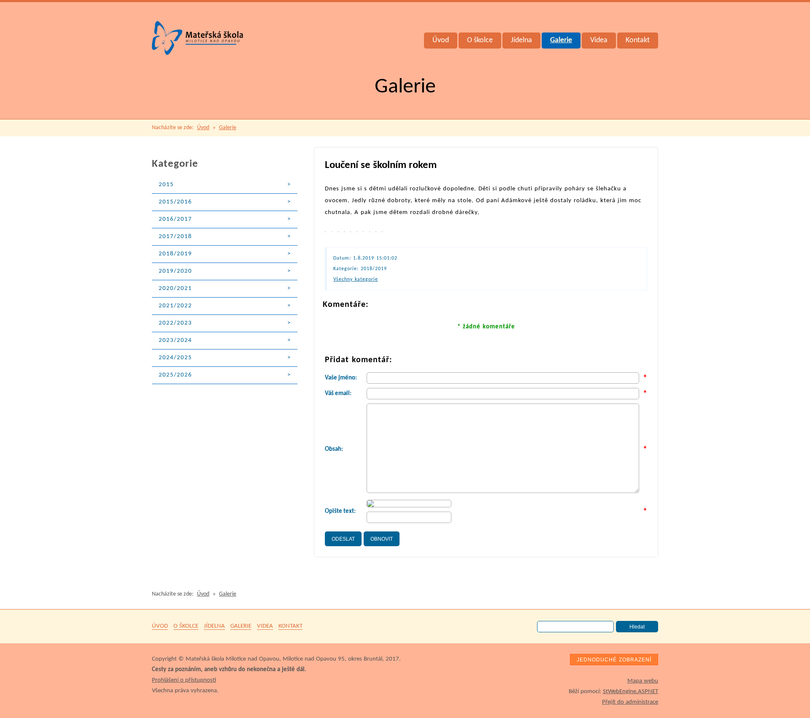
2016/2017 (175, 219)
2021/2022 (175, 306)
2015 (166, 185)
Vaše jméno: (341, 378)
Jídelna (521, 40)
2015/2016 (175, 202)
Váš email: (338, 393)
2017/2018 (175, 236)
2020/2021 (175, 288)
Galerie (561, 40)
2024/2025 (175, 358)
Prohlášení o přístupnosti (184, 680)
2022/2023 (175, 323)
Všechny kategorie (355, 279)
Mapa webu (642, 681)
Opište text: (340, 511)
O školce (480, 40)
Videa (599, 40)
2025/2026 (175, 375)
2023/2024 (175, 340)
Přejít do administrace (630, 702)
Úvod (440, 40)
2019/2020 (175, 271)
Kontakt (638, 40)
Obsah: (334, 449)
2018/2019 (175, 254)
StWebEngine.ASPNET (630, 691)
